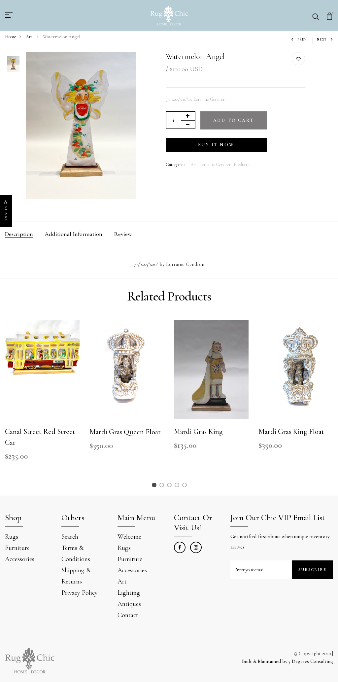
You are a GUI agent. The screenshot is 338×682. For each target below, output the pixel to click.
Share (6, 213)
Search (69, 537)
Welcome (129, 537)
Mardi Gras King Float (291, 431)
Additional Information (73, 234)
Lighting (129, 593)
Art (29, 37)
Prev (302, 40)
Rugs (11, 537)
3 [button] (170, 486)
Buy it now (216, 145)
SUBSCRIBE (312, 569)
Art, (194, 164)
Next (322, 40)
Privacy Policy (79, 593)
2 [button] (163, 486)
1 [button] (155, 486)
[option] (13, 64)
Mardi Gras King (198, 431)
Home (10, 37)
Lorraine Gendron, (216, 164)
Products (242, 164)
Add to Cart (233, 120)
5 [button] (186, 486)
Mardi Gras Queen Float (125, 432)
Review (123, 234)
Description (19, 234)
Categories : (176, 164)
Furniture (17, 548)
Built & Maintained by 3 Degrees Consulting (287, 661)
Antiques (129, 604)
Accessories (19, 559)
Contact (128, 615)
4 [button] (178, 486)
